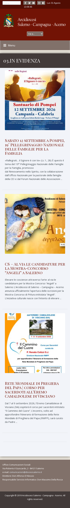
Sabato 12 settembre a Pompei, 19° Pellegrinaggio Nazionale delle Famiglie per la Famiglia (35, 147)
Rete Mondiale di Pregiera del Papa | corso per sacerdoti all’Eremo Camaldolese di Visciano (32, 390)
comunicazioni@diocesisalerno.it (25, 472)
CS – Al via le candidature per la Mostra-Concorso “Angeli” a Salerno (35, 268)
